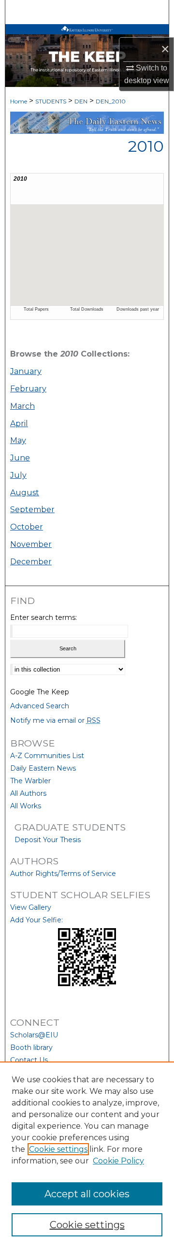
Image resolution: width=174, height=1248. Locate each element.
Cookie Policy (118, 1160)
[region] (87, 1155)
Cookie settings (58, 1149)
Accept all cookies (87, 1194)
